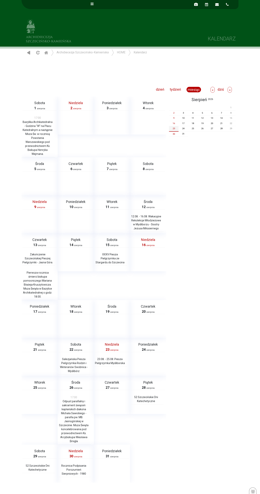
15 (231, 118)
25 (193, 128)
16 (174, 123)
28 (221, 128)
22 (231, 123)
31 (183, 134)
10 (183, 118)
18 (193, 123)
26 (202, 128)
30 (174, 134)
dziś (221, 89)
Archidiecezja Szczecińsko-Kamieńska (75, 30)
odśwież (37, 52)
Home (46, 52)
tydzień (175, 89)
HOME (121, 52)
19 (202, 123)
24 (183, 128)
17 (183, 123)
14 (221, 118)
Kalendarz (140, 52)
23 (174, 128)
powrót (28, 52)
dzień (160, 89)
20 (212, 123)
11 (193, 118)
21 (221, 123)
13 (212, 118)
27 (212, 128)
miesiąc (194, 90)
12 (202, 118)
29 (231, 128)
